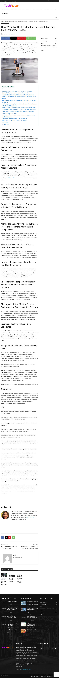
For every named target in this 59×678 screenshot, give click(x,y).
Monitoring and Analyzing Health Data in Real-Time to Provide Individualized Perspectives (19, 105)
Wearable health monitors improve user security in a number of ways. (19, 97)
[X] (53, 1)
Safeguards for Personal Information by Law (14, 120)
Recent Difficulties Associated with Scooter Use (15, 93)
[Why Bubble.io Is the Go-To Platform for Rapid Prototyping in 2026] (23, 624)
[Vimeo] (55, 1)
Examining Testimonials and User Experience (14, 118)
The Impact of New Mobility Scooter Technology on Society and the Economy (18, 116)
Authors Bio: (5, 124)
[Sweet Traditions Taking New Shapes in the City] (23, 631)
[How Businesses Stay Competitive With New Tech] (3, 631)
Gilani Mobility (30, 517)
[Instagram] (51, 1)
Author (5, 34)
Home (2, 21)
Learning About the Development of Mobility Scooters (17, 91)
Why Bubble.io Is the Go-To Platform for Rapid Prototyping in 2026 (32, 624)
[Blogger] (41, 648)
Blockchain (4, 576)
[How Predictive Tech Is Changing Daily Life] (3, 603)
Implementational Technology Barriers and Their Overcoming (19, 109)
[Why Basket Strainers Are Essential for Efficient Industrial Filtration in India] (23, 603)
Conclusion (5, 122)
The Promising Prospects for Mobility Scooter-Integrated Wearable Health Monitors (18, 112)
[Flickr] (48, 648)
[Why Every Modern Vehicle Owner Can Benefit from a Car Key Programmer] (3, 616)
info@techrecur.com (26, 669)
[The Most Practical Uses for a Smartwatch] (12, 575)
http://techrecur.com (17, 557)
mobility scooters (10, 178)
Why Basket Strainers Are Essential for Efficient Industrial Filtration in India (32, 603)
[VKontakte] (55, 648)
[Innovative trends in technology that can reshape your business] (4, 575)
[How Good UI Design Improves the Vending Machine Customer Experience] (3, 608)
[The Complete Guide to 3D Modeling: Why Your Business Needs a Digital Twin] (23, 609)
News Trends (10, 576)
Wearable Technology (9, 21)
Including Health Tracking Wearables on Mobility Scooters (18, 94)
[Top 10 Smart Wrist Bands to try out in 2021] (20, 575)
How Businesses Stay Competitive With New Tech (12, 631)
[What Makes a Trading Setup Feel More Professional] (3, 624)
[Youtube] (57, 1)
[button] (56, 17)
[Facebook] (48, 1)
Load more (9, 637)
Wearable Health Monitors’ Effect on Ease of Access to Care (18, 107)
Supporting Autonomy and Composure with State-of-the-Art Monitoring (19, 101)
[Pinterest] (9, 537)
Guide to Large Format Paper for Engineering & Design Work (32, 618)
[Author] (2, 34)
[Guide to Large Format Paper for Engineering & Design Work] (23, 617)
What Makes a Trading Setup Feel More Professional (12, 624)
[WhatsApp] (13, 537)
